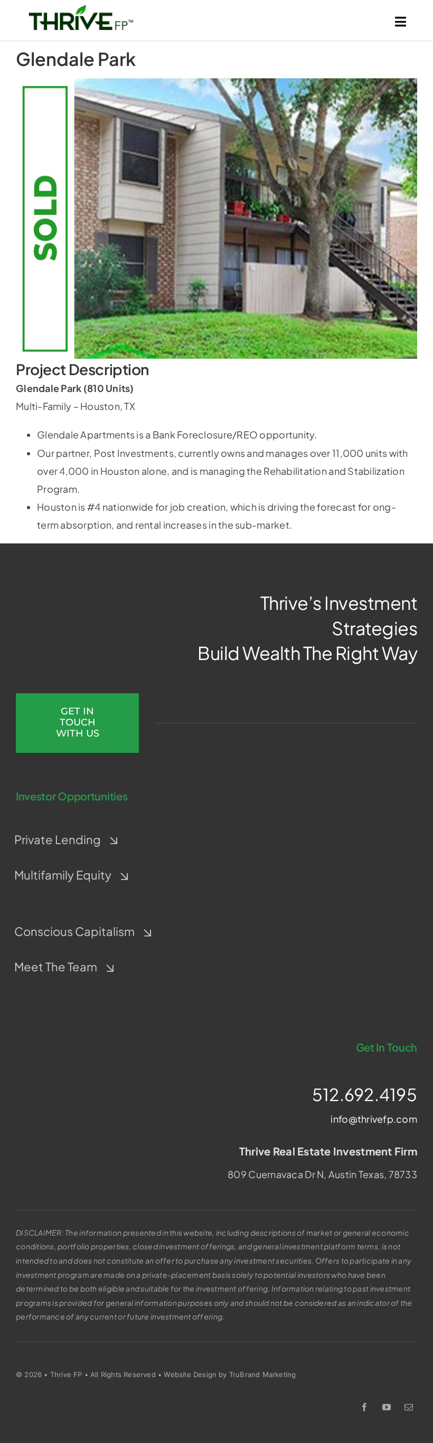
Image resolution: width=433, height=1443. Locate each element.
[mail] (408, 1407)
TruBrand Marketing (262, 1374)
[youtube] (386, 1407)
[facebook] (364, 1407)
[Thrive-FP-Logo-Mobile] (81, 9)
